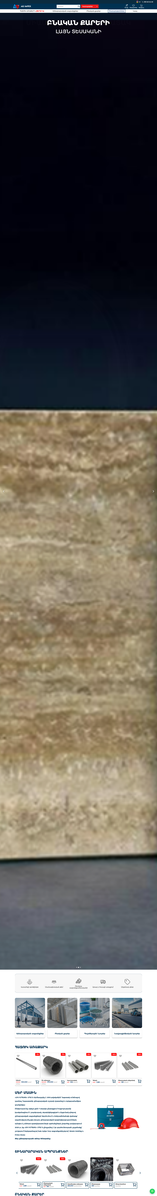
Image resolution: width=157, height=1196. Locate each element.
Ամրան (18, 1080)
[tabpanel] (78, 491)
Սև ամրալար (46, 1080)
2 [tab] (78, 967)
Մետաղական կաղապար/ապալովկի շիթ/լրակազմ (123, 1184)
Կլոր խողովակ (72, 1080)
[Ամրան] (27, 1065)
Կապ (135, 11)
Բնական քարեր (94, 11)
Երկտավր (47, 1184)
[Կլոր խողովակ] (78, 1065)
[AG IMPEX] (22, 6)
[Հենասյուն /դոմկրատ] (102, 1169)
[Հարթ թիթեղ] (78, 1169)
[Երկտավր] (54, 1169)
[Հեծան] (104, 1065)
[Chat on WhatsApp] (152, 1191)
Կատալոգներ (87, 6)
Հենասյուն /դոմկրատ (99, 1184)
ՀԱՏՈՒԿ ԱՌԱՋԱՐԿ (32, 11)
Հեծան (95, 1080)
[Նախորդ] (4, 491)
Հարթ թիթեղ (72, 1184)
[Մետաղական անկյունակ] (129, 1065)
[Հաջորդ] (153, 491)
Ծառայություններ (116, 11)
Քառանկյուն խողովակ (28, 1184)
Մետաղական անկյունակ (126, 1080)
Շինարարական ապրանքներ (65, 11)
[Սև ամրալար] (53, 1065)
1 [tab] (76, 967)
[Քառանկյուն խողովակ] (30, 1169)
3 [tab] (80, 967)
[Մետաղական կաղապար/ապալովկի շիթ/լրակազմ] (126, 1168)
